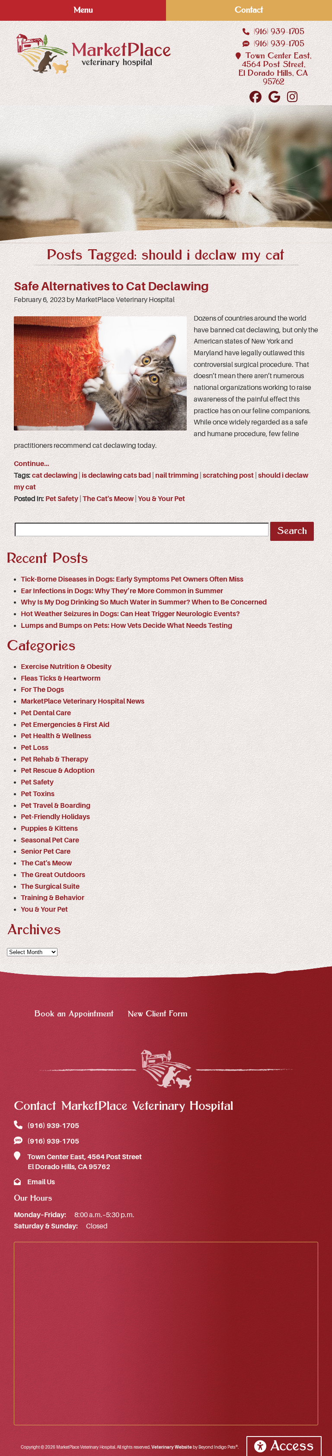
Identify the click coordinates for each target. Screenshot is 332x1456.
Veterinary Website (171, 1447)
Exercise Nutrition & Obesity (66, 667)
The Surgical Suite (50, 886)
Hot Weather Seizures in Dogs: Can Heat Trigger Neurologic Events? (130, 614)
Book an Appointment (74, 1014)
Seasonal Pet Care (50, 840)
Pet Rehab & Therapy (54, 759)
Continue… (31, 464)
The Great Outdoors (53, 875)
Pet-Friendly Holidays (55, 817)
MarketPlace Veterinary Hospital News (82, 701)
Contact (249, 10)
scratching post (228, 475)
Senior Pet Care (45, 851)
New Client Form (157, 1014)
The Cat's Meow (108, 499)
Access (292, 1446)
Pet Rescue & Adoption (58, 771)
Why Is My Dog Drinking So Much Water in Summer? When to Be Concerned (144, 602)
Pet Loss (34, 748)
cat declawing (54, 475)
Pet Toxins (37, 794)
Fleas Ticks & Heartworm (61, 678)
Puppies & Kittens (49, 828)
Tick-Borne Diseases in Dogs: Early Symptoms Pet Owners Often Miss (132, 579)
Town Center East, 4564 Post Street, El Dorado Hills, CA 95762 (275, 69)
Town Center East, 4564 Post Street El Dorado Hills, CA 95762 (84, 1162)
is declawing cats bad (116, 475)
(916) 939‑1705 (277, 32)
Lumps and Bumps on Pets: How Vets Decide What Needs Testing (126, 626)
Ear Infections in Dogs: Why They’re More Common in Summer (122, 591)
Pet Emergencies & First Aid (65, 725)
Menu (83, 10)
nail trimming (176, 475)
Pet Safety (61, 499)
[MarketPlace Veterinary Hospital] (93, 54)
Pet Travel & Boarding (55, 806)
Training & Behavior (52, 898)
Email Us (40, 1182)
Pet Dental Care (46, 713)
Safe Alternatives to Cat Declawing (111, 286)
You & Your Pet (161, 499)
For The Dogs (42, 690)
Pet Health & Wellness (56, 736)
